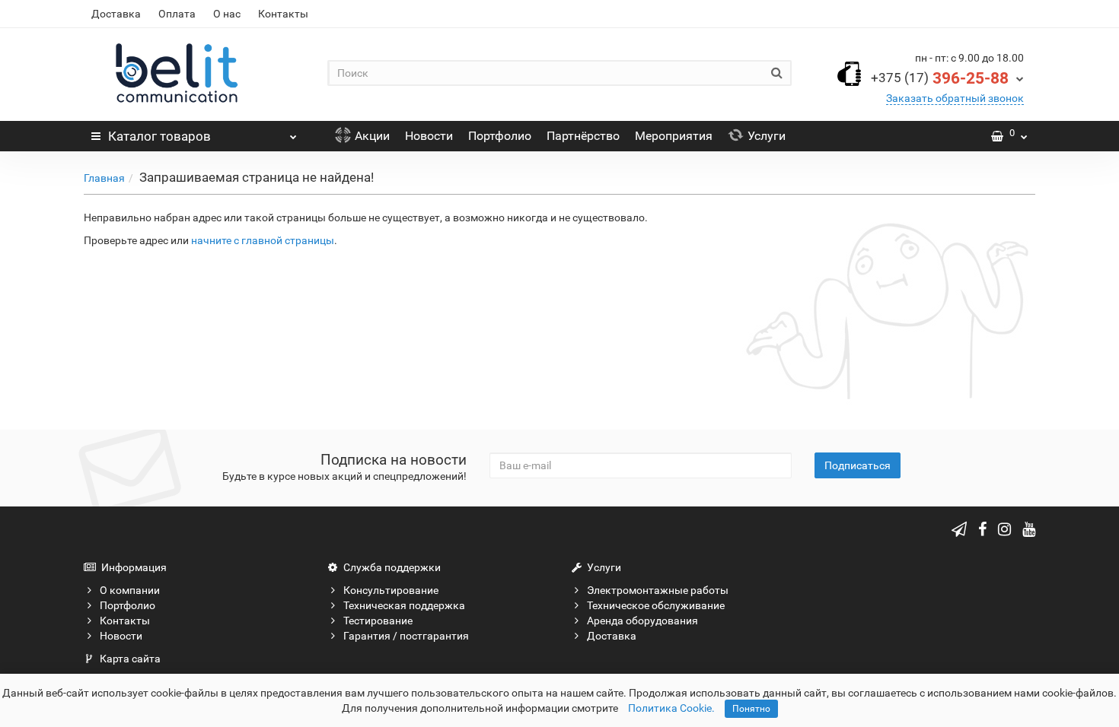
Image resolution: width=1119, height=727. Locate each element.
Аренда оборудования (642, 620)
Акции (372, 136)
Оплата (177, 14)
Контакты (283, 14)
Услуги (767, 136)
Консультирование (390, 590)
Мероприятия (674, 136)
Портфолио (499, 136)
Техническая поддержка (404, 605)
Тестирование (378, 620)
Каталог (159, 136)
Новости (429, 136)
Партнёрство (583, 136)
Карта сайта (130, 658)
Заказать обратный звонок (955, 98)
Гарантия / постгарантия (406, 636)
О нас (227, 14)
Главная (104, 178)
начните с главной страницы (262, 240)
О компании (130, 590)
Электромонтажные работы (657, 590)
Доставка (116, 14)
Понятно (751, 708)
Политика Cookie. (671, 708)
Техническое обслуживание (656, 605)
